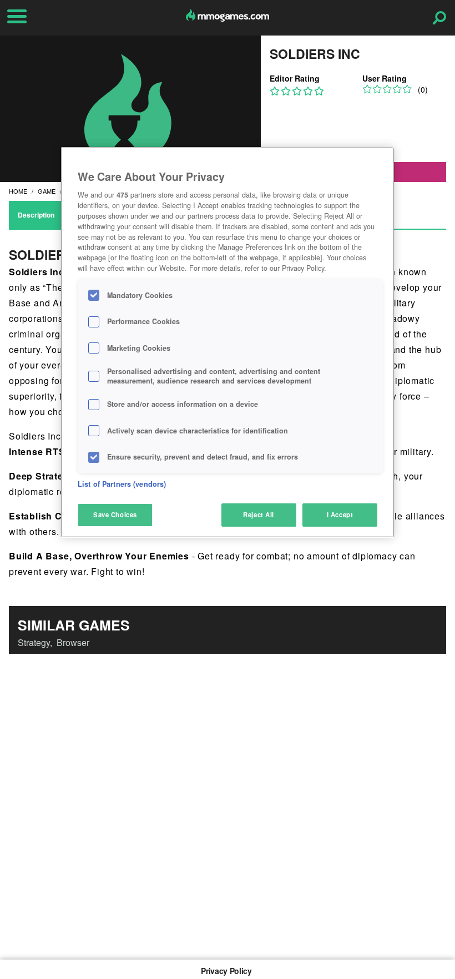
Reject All (258, 514)
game (46, 190)
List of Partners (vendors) (122, 484)
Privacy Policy (226, 970)
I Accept (340, 514)
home (18, 190)
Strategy (34, 642)
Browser (73, 642)
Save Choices (115, 514)
